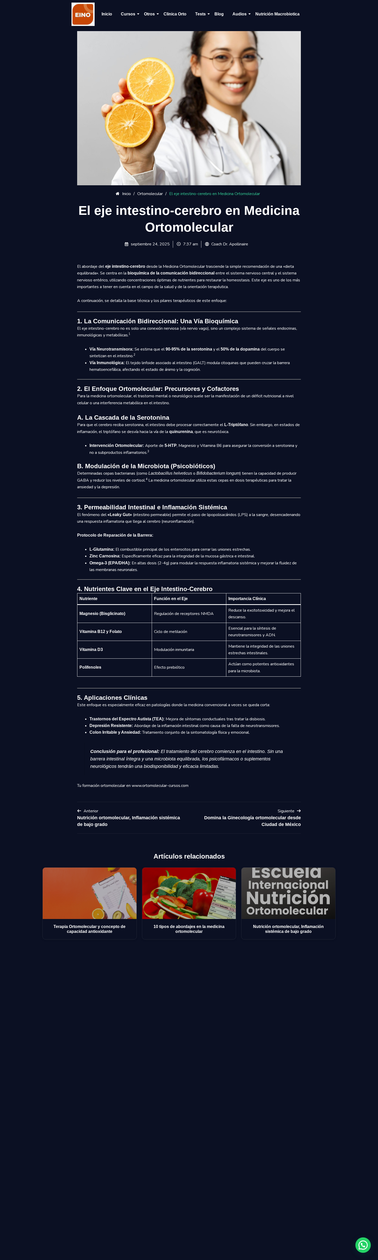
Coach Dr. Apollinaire (229, 244)
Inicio (107, 14)
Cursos (128, 14)
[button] (363, 1245)
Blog (219, 14)
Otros (149, 14)
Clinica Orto (175, 14)
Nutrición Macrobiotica (277, 14)
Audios (239, 14)
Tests (200, 14)
